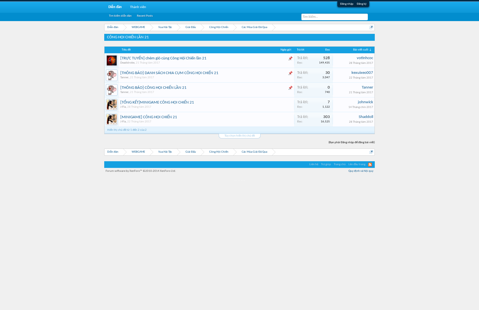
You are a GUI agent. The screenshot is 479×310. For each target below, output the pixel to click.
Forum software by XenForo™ (141, 171)
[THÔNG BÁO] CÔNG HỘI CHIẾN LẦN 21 (153, 88)
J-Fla (123, 107)
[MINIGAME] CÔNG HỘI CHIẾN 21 (148, 117)
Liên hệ (313, 164)
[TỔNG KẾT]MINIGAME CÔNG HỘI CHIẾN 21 (157, 102)
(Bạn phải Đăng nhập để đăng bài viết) (351, 142)
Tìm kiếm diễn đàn (120, 15)
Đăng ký (361, 4)
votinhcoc (365, 58)
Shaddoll (366, 117)
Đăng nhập (346, 4)
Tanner (124, 77)
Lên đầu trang (356, 164)
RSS (370, 165)
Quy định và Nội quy (360, 171)
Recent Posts (145, 15)
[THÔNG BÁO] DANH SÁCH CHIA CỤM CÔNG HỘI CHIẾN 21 (169, 73)
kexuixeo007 (362, 73)
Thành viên (138, 7)
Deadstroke (127, 62)
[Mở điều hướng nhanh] (371, 27)
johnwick (365, 102)
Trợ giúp (326, 164)
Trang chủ (340, 164)
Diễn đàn (115, 7)
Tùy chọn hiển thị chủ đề (240, 135)
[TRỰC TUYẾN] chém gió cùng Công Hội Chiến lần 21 (163, 58)
